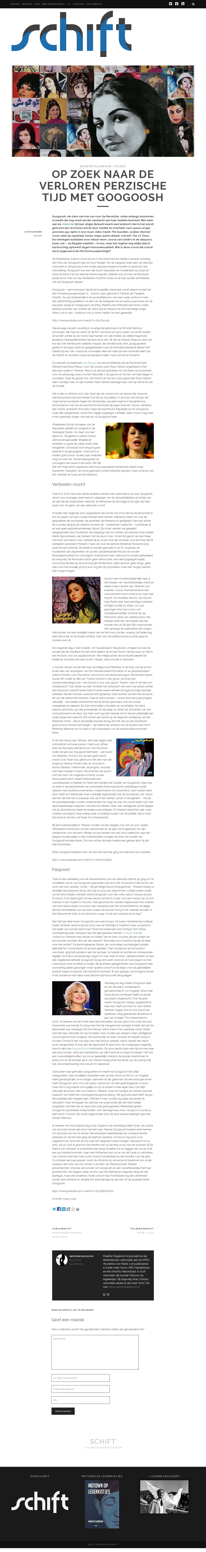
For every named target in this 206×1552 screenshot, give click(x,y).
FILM (37, 4)
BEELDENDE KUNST (53, 4)
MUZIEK (15, 4)
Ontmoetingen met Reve (156, 18)
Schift (103, 1442)
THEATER (78, 4)
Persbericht (143, 22)
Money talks (145, 1233)
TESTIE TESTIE (156, 26)
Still (139, 26)
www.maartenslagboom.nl (124, 1286)
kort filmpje (89, 362)
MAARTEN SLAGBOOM (95, 166)
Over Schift (185, 18)
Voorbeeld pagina (181, 26)
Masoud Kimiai (80, 1048)
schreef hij (129, 933)
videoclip (68, 224)
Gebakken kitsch (172, 14)
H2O (190, 14)
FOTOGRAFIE (94, 4)
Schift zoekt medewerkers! (174, 22)
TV (68, 4)
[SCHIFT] (71, 55)
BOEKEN (27, 4)
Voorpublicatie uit (178, 30)
